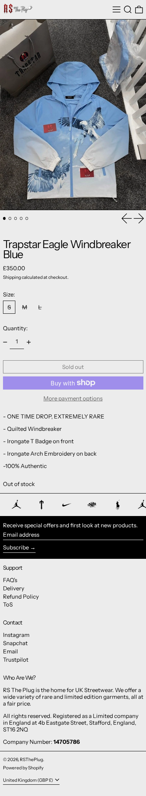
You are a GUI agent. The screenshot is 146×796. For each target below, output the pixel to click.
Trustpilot (15, 659)
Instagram (16, 634)
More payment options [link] (73, 398)
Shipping (12, 277)
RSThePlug (31, 759)
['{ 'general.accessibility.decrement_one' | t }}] (5, 342)
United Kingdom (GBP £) (28, 780)
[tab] (4, 218)
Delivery (13, 588)
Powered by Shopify (23, 767)
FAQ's (10, 580)
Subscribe (16, 547)
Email (10, 651)
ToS (8, 604)
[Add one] (29, 342)
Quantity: (15, 328)
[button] (128, 10)
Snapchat (15, 643)
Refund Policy (21, 596)
